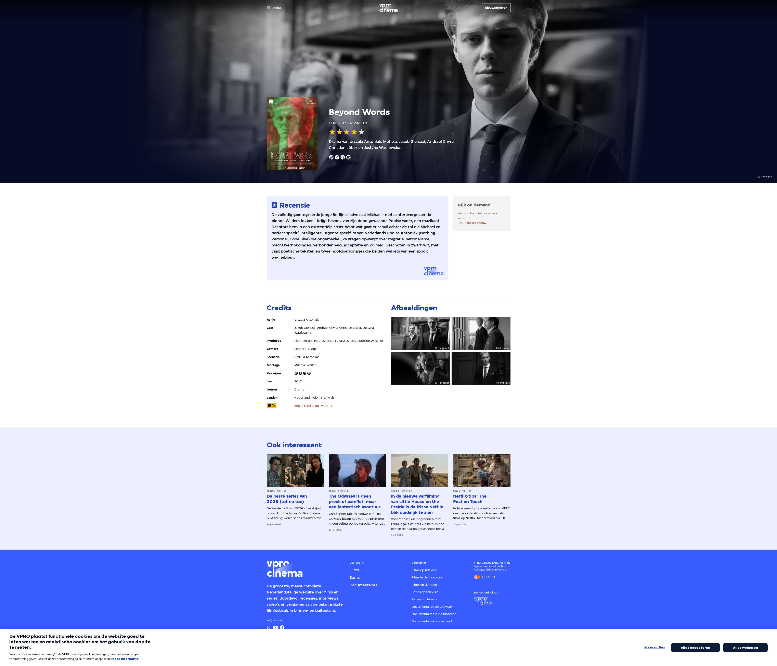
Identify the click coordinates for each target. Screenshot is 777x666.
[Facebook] (282, 627)
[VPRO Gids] (483, 601)
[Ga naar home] (388, 8)
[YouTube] (275, 627)
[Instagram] (269, 627)
